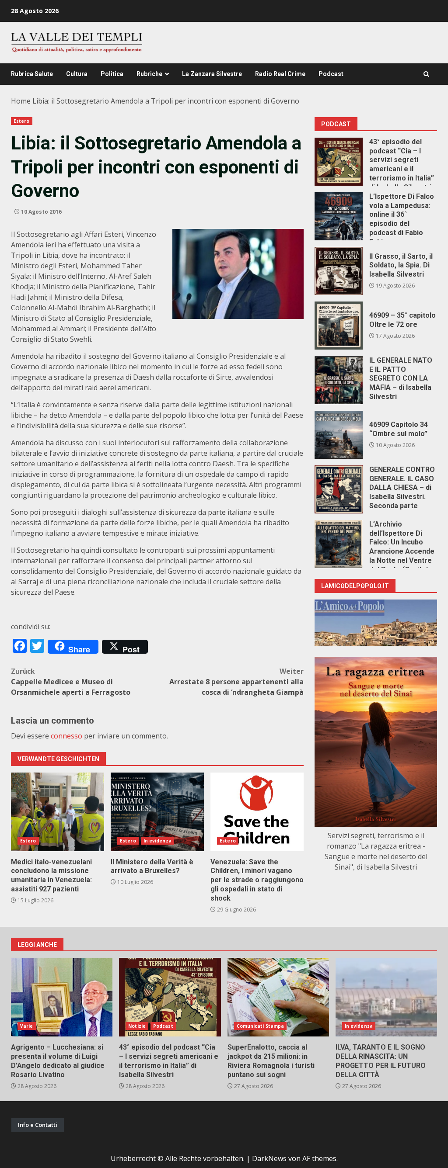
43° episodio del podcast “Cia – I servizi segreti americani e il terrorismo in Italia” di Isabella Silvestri (339, 162)
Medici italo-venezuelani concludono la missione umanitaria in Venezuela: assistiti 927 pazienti (57, 812)
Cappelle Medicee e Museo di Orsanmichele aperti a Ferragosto (70, 681)
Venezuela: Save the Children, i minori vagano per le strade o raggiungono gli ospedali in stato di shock (257, 812)
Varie (26, 1026)
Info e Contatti (37, 1125)
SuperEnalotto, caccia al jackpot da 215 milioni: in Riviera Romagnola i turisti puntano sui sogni (278, 997)
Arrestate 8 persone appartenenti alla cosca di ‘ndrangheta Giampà (236, 681)
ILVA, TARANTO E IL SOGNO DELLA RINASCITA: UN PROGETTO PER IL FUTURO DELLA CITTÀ (386, 997)
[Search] (426, 74)
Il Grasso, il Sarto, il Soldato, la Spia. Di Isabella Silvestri (339, 271)
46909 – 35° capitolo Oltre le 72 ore (339, 326)
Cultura (77, 73)
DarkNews (269, 1158)
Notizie (137, 1026)
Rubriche (149, 73)
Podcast (330, 73)
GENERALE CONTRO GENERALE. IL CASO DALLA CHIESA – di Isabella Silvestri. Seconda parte (339, 489)
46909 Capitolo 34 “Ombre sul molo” (339, 435)
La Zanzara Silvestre (212, 73)
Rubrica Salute (32, 73)
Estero (22, 121)
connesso (66, 736)
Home (21, 101)
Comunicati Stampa (260, 1026)
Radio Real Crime (280, 73)
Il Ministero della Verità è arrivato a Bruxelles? (157, 812)
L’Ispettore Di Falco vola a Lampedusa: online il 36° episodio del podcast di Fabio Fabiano (339, 216)
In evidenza (158, 841)
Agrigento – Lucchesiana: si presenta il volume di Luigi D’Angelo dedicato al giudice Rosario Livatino (61, 997)
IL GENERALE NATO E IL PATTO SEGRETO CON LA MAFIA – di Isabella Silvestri (339, 380)
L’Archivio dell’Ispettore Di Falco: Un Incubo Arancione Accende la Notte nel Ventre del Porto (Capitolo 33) (339, 544)
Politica (112, 73)
